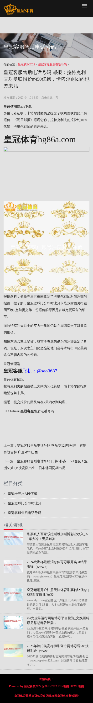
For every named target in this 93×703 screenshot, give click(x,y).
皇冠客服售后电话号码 (52, 64)
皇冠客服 (63, 696)
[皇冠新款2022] (18, 6)
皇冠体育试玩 (14, 379)
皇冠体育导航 (22, 696)
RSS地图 (63, 686)
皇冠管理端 (12, 364)
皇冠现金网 (50, 696)
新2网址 (74, 696)
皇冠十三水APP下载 (20, 494)
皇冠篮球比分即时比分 (43, 303)
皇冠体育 (37, 696)
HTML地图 (77, 686)
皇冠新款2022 (26, 64)
